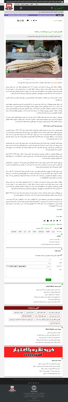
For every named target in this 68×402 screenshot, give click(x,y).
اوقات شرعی (37, 379)
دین (53, 232)
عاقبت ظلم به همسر (41, 313)
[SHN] (9, 7)
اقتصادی (55, 21)
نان (25, 232)
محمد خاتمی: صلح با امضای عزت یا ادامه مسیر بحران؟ (48, 290)
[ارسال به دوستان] (20, 20)
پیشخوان (60, 21)
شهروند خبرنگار (25, 4)
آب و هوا (43, 379)
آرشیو (52, 379)
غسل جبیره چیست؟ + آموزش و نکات (49, 371)
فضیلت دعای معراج (18, 313)
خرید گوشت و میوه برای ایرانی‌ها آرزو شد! (50, 244)
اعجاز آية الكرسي (30, 313)
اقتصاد (47, 232)
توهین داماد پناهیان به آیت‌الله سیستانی (49, 364)
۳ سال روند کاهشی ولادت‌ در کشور (50, 369)
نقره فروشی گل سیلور (55, 323)
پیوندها (48, 379)
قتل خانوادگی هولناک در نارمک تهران (52, 292)
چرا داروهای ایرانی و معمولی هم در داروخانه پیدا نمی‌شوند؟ (47, 297)
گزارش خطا (57, 228)
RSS (14, 379)
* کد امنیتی (59, 266)
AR (36, 4)
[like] (49, 228)
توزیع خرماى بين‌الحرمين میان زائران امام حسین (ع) (48, 340)
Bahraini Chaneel (27, 316)
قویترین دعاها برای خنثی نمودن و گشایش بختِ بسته (48, 320)
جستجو (22, 379)
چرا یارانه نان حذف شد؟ (54, 242)
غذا (29, 232)
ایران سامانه (30, 400)
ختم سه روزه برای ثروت (54, 316)
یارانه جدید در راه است (55, 239)
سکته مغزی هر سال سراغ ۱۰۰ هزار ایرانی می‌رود (49, 337)
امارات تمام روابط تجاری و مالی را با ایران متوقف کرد (48, 335)
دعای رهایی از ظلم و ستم (54, 313)
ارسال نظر (38, 228)
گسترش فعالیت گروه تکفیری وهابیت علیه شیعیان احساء (47, 342)
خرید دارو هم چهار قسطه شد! (51, 373)
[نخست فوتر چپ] (12, 389)
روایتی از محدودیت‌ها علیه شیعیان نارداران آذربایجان (46, 366)
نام (61, 259)
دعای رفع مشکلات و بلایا (40, 316)
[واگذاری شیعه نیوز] (34, 15)
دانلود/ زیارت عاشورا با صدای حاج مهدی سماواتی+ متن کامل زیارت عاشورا (46, 12)
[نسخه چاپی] (18, 20)
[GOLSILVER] (33, 352)
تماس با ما (17, 4)
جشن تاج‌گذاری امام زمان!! (54, 299)
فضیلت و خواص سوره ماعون (53, 333)
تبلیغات (32, 379)
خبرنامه (18, 379)
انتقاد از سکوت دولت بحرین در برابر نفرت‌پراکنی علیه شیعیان (47, 302)
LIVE (31, 4)
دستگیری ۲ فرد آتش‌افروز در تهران (52, 295)
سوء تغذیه (41, 232)
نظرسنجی (27, 379)
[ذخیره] (23, 20)
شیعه (20, 232)
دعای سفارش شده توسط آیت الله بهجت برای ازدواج (21, 320)
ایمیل (60, 263)
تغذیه (34, 232)
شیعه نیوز (54, 83)
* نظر (60, 270)
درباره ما (62, 379)
